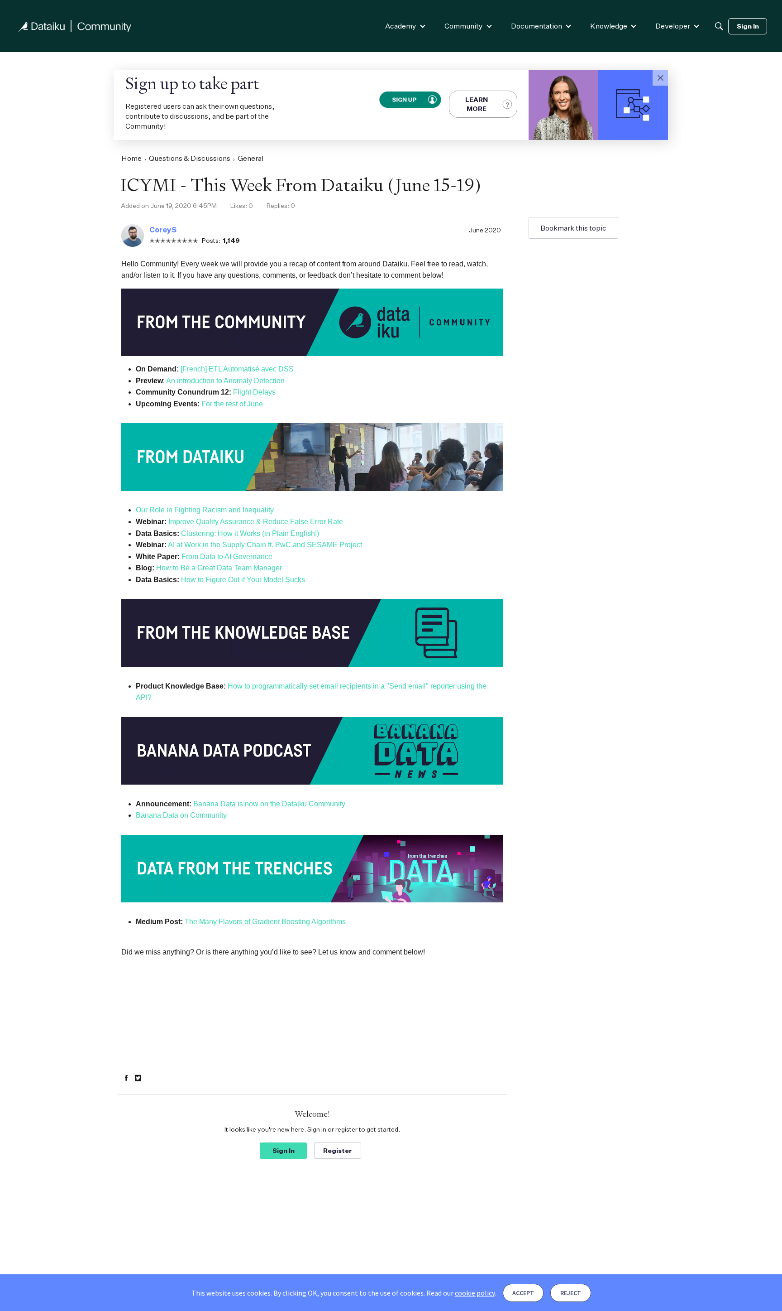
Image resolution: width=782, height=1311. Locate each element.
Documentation (536, 25)
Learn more (476, 104)
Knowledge (608, 25)
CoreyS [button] (162, 229)
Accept (523, 1293)
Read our (460, 1292)
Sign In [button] (283, 1150)
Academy (400, 25)
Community (463, 25)
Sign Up (403, 99)
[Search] (719, 26)
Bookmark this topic (573, 227)
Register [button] (337, 1150)
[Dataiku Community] (74, 26)
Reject (570, 1293)
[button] (660, 78)
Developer (672, 25)
